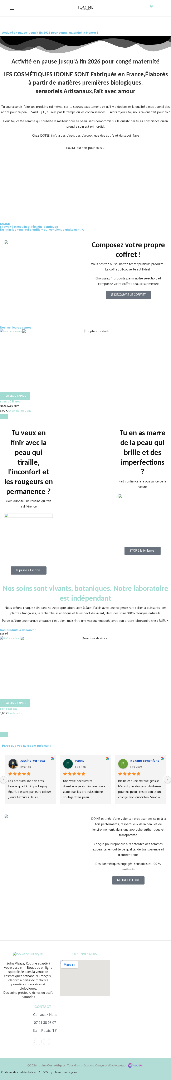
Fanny (79, 761)
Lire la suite (15, 713)
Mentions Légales (66, 1072)
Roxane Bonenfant (144, 761)
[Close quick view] (4, 416)
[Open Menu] (12, 8)
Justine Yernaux (32, 761)
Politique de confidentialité (18, 1072)
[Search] (159, 8)
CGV (45, 1072)
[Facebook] (139, 8)
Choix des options (19, 411)
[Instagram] (144, 8)
